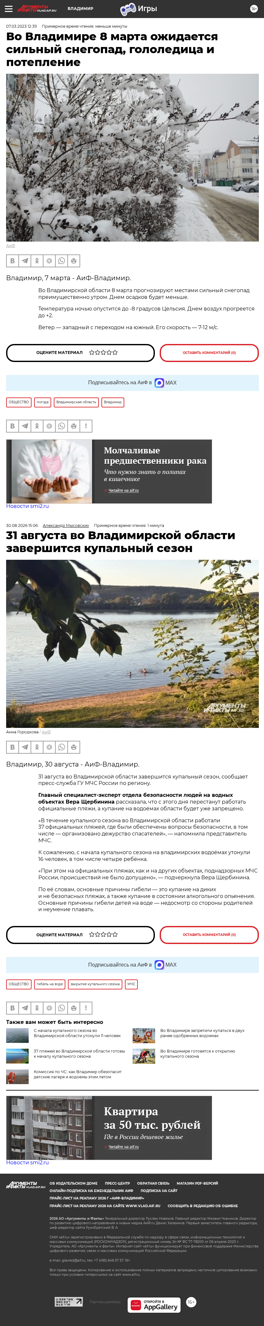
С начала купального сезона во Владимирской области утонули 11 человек (77, 1033)
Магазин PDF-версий (197, 1183)
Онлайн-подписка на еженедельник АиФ (91, 1191)
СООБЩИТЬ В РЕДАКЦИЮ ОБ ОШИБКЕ (203, 1206)
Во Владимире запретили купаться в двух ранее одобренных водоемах (202, 1033)
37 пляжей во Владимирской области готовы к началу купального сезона (79, 1054)
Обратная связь (153, 1183)
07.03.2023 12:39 (21, 26)
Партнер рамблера (105, 1302)
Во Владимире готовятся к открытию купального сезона (197, 1054)
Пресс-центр (117, 1183)
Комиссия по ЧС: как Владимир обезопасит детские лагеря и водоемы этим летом (78, 1074)
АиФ (10, 245)
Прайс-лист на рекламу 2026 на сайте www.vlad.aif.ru (105, 1206)
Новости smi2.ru (27, 506)
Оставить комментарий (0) (209, 353)
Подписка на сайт (159, 1191)
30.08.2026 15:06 (22, 525)
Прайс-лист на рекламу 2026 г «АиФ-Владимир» (97, 1198)
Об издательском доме (74, 1183)
